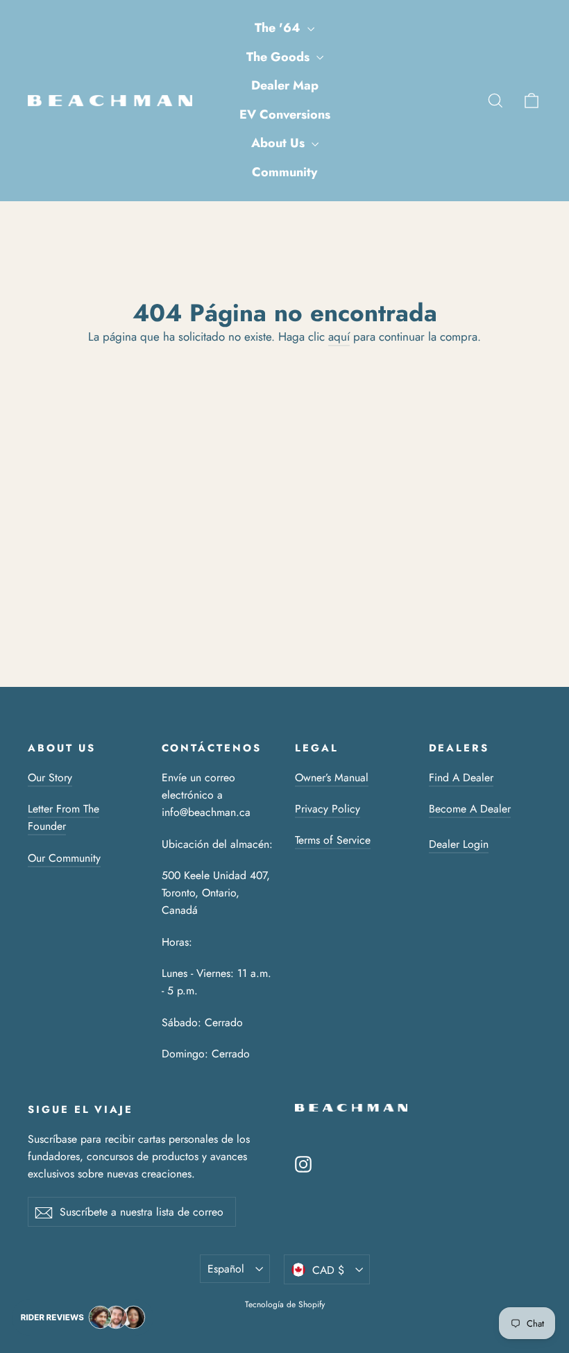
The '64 (279, 28)
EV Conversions (284, 114)
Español (225, 1269)
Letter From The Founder (63, 817)
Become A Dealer (470, 809)
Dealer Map (285, 85)
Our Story (50, 777)
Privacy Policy (327, 809)
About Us (279, 143)
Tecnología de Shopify (285, 1304)
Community (284, 172)
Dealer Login (459, 844)
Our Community (64, 858)
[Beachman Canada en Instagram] (303, 1163)
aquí (339, 336)
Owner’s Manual (331, 777)
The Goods (279, 57)
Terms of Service (333, 840)
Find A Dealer (461, 777)
